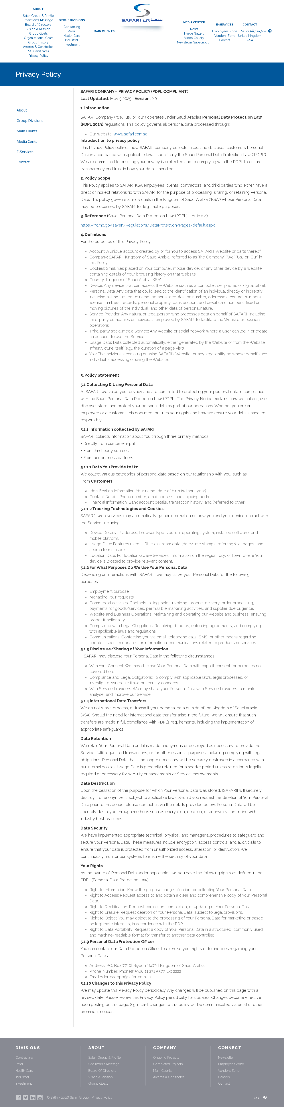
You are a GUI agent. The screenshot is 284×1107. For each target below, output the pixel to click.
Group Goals (38, 33)
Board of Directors (38, 24)
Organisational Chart (38, 38)
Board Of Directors (102, 1071)
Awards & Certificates (38, 47)
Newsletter (226, 1058)
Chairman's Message (38, 20)
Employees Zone (224, 31)
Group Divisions (72, 20)
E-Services (224, 24)
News (194, 29)
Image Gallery (194, 33)
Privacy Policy (38, 55)
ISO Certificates (38, 51)
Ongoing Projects (166, 1058)
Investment (71, 44)
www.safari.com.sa (130, 134)
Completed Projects (168, 1064)
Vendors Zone (224, 35)
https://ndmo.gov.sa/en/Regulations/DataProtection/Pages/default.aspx (148, 225)
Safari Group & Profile (38, 16)
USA (250, 40)
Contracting (71, 27)
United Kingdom (250, 35)
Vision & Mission (38, 29)
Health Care (71, 35)
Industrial (71, 40)
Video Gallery (194, 38)
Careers (224, 40)
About (38, 9)
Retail (72, 31)
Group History (38, 42)
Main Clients (104, 31)
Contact (250, 24)
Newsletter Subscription (194, 42)
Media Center (194, 22)
